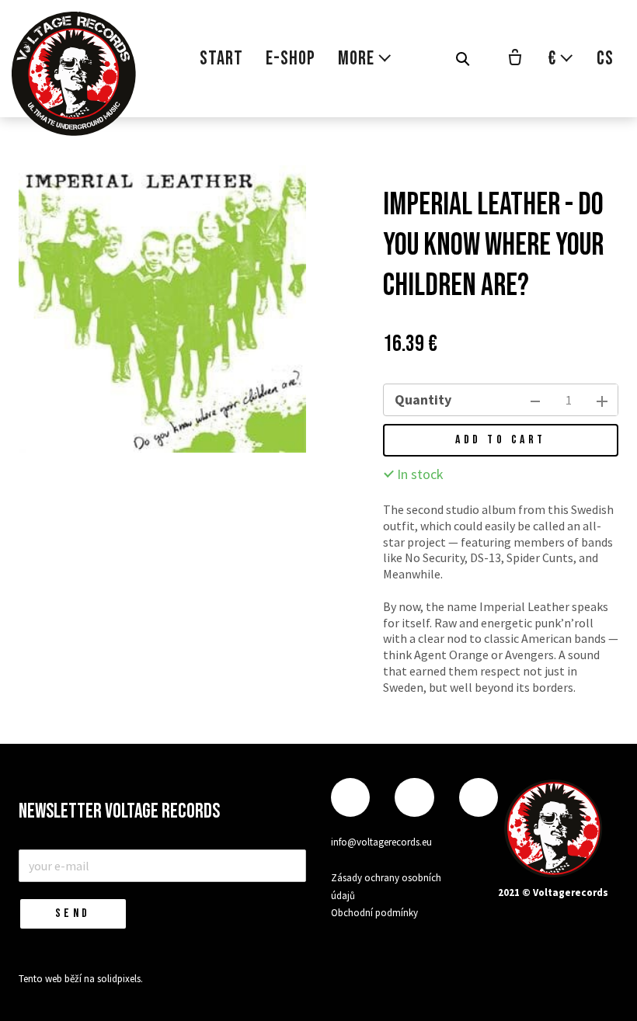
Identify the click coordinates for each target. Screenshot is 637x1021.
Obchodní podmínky (374, 912)
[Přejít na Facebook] (350, 798)
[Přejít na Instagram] (414, 798)
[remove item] (535, 399)
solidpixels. (120, 978)
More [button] (356, 59)
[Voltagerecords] (74, 74)
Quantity (423, 399)
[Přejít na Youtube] (478, 798)
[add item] (602, 399)
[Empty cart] (515, 59)
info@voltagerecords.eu (381, 842)
